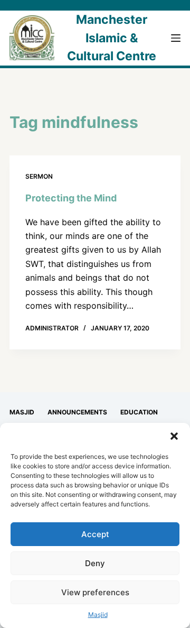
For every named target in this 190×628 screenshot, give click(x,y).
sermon (39, 176)
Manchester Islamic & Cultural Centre (111, 37)
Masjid (98, 614)
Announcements (77, 412)
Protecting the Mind (71, 198)
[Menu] (175, 38)
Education (139, 412)
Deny (95, 563)
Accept (95, 534)
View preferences (95, 592)
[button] (174, 436)
